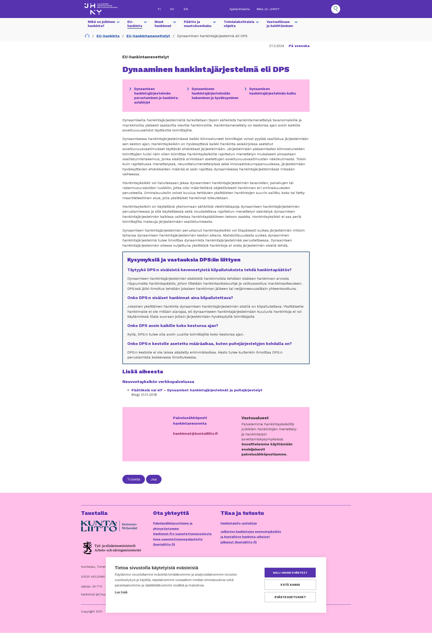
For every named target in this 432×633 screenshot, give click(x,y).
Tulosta (133, 479)
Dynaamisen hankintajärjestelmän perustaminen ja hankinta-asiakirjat (156, 95)
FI (159, 9)
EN (186, 9)
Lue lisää (121, 592)
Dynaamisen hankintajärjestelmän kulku (272, 91)
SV (172, 9)
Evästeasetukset (290, 597)
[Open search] (335, 9)
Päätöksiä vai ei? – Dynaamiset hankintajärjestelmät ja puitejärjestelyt (196, 390)
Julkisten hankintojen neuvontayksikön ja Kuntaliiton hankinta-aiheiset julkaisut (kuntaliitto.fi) (250, 537)
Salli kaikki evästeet (290, 572)
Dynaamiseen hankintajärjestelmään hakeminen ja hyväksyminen (215, 93)
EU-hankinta (108, 36)
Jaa (154, 479)
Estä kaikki (290, 584)
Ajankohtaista (240, 9)
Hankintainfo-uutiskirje (238, 523)
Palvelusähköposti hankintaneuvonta (190, 421)
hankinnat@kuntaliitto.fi (195, 433)
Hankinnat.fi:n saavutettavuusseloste (182, 534)
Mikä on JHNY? (267, 9)
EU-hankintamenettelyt (148, 36)
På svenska (299, 46)
